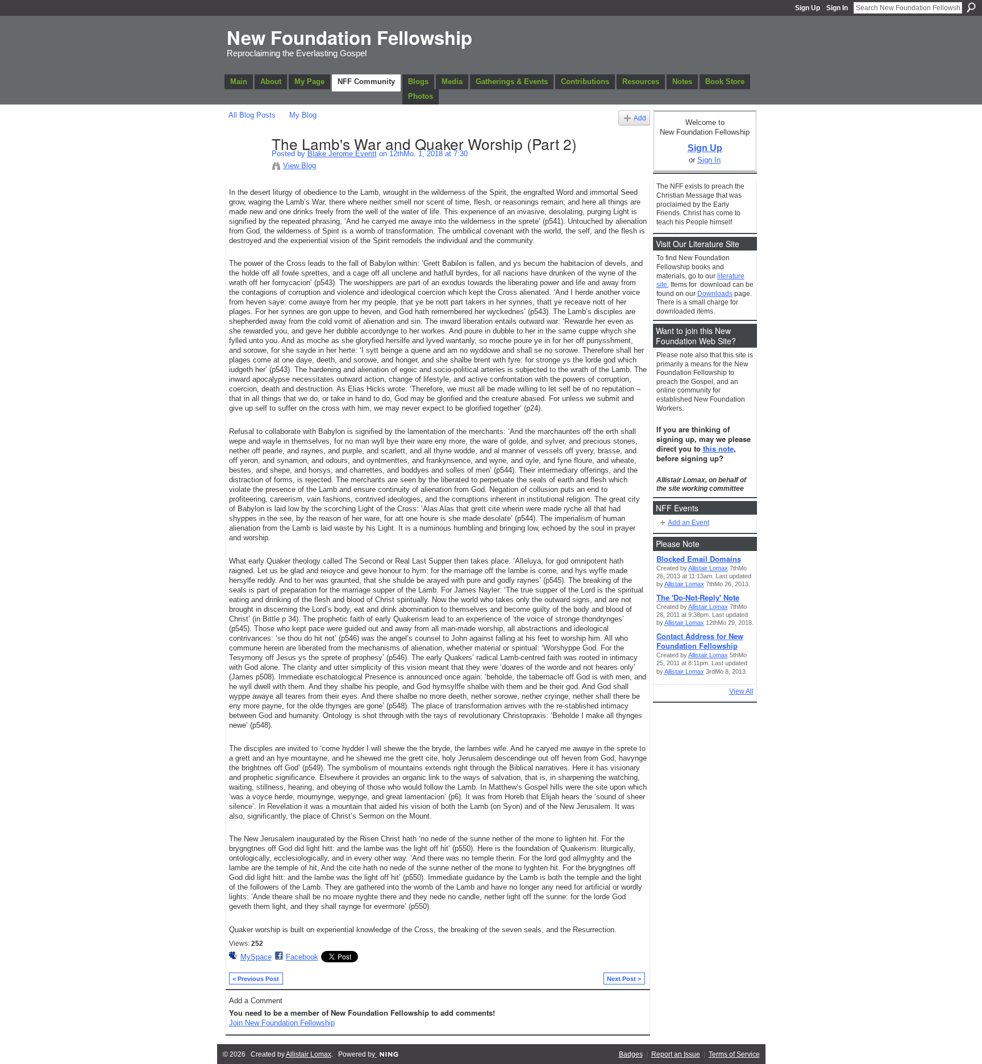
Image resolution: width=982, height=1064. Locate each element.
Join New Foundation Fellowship (282, 1023)
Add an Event (688, 523)
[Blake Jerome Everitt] (246, 167)
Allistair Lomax (708, 568)
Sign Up (807, 8)
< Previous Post (255, 978)
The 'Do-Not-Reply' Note (697, 597)
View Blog (299, 165)
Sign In (837, 8)
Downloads (715, 294)
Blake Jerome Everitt (342, 153)
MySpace (256, 957)
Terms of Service (734, 1054)
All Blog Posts (252, 115)
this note (718, 448)
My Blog (303, 115)
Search (971, 7)
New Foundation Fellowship (349, 37)
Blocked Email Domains (698, 558)
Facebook (302, 957)
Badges (631, 1054)
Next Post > (624, 978)
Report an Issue (675, 1054)
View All (741, 691)
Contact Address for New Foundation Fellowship (699, 641)
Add (640, 118)
